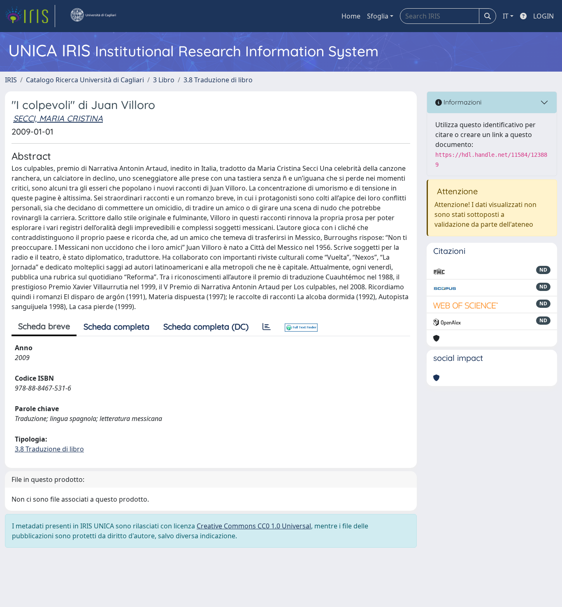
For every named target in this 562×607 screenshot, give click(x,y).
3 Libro (163, 79)
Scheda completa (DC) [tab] (205, 326)
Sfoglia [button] (377, 16)
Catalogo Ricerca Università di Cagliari (85, 79)
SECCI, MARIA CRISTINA (58, 118)
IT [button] (506, 16)
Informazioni (461, 102)
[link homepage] (30, 16)
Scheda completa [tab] (116, 326)
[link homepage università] (93, 16)
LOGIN (543, 16)
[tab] (266, 326)
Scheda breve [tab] (44, 326)
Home (350, 16)
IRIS (11, 79)
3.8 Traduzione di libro (218, 79)
